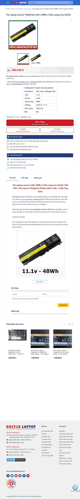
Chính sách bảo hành (65, 439)
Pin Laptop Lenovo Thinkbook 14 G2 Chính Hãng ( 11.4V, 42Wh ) (61, 352)
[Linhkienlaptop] (21, 427)
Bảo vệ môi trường (65, 464)
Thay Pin (44, 434)
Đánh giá (38, 178)
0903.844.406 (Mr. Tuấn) (18, 168)
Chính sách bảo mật (65, 461)
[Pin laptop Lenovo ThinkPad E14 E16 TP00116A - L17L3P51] (17, 338)
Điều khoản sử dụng (65, 458)
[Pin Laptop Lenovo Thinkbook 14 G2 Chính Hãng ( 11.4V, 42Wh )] (62, 338)
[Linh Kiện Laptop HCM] (19, 3)
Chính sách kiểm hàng (66, 442)
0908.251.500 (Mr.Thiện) (18, 162)
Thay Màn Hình (46, 442)
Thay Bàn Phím (46, 439)
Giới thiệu (62, 431)
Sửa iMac (44, 450)
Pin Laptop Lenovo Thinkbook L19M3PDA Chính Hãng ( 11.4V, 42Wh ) (40, 352)
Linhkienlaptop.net (23, 496)
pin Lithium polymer (50, 76)
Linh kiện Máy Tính (47, 431)
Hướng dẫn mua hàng (66, 436)
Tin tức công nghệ (47, 455)
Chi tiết (12, 178)
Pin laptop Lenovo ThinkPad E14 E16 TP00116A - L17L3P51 (16, 352)
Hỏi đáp (24, 178)
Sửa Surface (45, 453)
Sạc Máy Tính (45, 436)
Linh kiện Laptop (10, 9)
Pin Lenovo (27, 9)
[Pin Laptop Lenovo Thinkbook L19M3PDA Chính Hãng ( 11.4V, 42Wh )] (40, 338)
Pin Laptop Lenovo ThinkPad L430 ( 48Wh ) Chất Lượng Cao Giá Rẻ (53, 9)
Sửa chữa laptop (46, 445)
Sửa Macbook (45, 447)
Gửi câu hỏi (63, 305)
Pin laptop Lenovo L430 (20, 197)
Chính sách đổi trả (65, 445)
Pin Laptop (20, 9)
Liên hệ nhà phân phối (66, 434)
